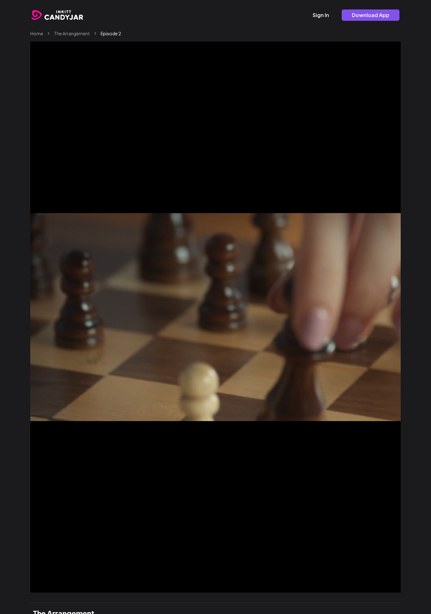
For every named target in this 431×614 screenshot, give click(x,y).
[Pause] (41, 585)
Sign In (321, 15)
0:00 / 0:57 (61, 585)
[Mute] (374, 585)
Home (36, 33)
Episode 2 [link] (111, 33)
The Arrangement (72, 33)
